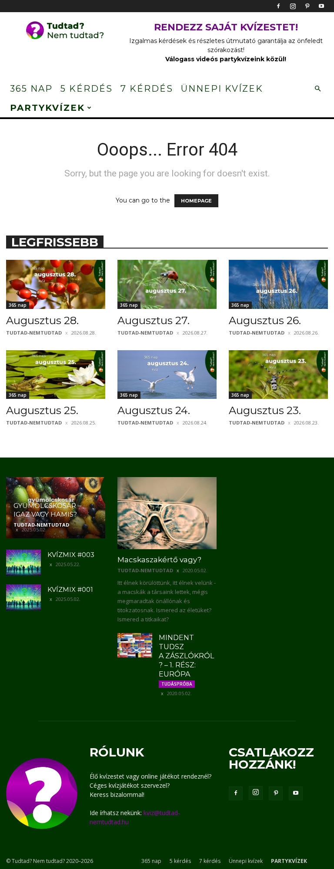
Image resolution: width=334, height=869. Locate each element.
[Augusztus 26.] (278, 284)
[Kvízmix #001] (23, 597)
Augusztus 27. (153, 320)
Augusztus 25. (42, 410)
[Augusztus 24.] (167, 374)
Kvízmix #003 (70, 555)
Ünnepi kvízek (222, 88)
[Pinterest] (307, 6)
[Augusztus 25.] (55, 374)
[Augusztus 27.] (167, 284)
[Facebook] (278, 6)
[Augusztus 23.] (278, 374)
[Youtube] (321, 6)
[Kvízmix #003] (23, 563)
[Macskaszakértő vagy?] (167, 513)
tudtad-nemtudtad (34, 332)
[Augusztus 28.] (55, 284)
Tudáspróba (176, 684)
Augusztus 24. (153, 410)
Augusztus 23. (265, 410)
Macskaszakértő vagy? (159, 559)
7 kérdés (146, 88)
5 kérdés (86, 88)
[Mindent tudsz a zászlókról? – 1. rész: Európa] (134, 645)
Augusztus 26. (265, 320)
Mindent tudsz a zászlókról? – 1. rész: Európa (186, 656)
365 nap (31, 88)
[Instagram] (292, 6)
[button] (317, 89)
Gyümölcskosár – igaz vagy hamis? (47, 509)
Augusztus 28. (42, 320)
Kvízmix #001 (70, 589)
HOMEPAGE (196, 201)
